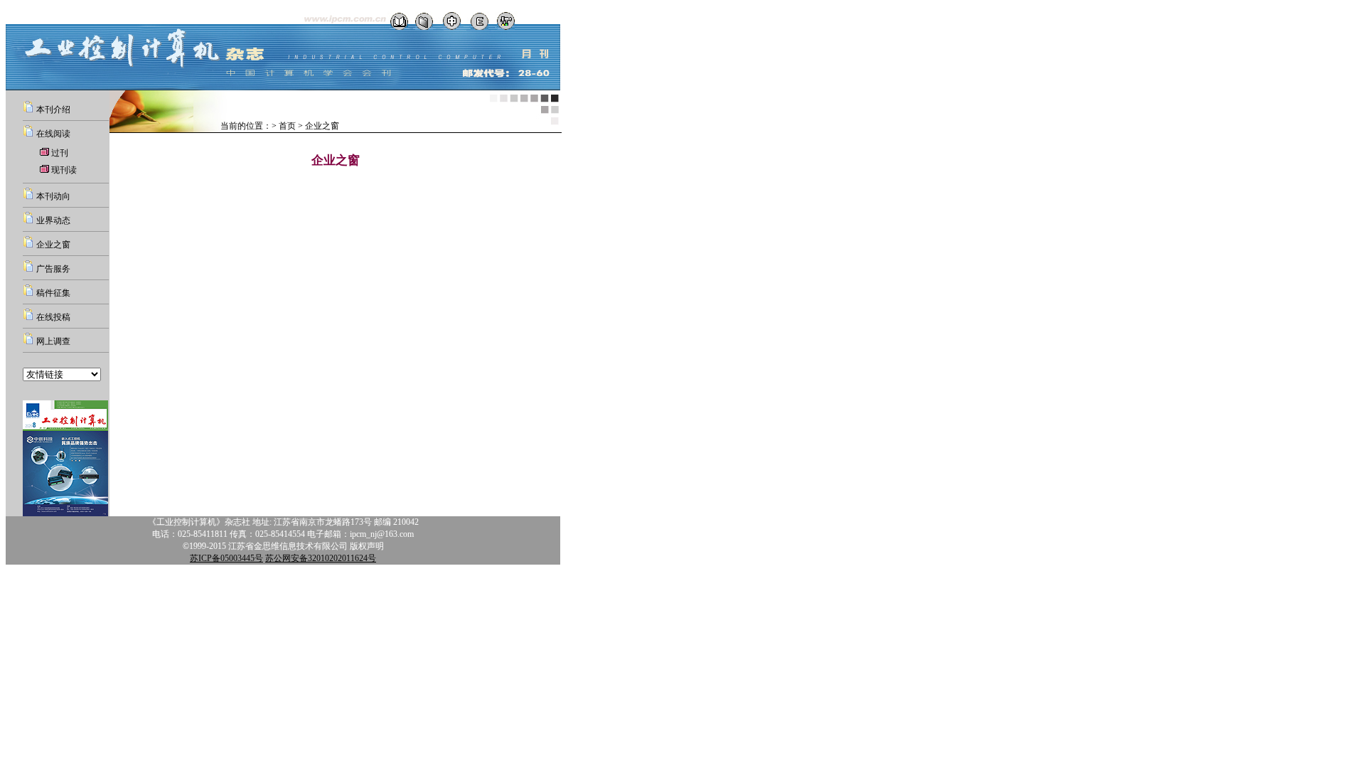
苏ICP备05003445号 (226, 558)
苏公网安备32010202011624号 (320, 558)
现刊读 (64, 170)
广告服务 (52, 269)
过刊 (59, 153)
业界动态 (53, 220)
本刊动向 (52, 196)
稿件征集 (53, 293)
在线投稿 (53, 317)
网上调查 (52, 341)
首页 (287, 126)
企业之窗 (52, 245)
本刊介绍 (53, 109)
